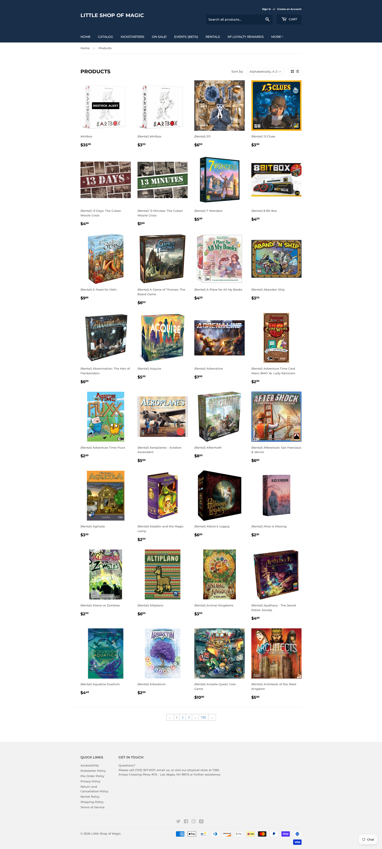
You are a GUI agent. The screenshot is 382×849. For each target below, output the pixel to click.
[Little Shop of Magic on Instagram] (193, 822)
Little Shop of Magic (112, 15)
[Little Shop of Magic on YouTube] (201, 822)
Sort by (237, 71)
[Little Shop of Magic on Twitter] (178, 822)
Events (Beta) (186, 37)
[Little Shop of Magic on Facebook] (186, 822)
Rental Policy (89, 796)
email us (163, 770)
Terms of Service (92, 807)
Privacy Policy (90, 781)
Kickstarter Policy (93, 770)
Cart (292, 19)
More (276, 37)
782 (203, 717)
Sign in (266, 9)
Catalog (105, 37)
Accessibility (89, 765)
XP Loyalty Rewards (245, 37)
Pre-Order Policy (92, 776)
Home (85, 37)
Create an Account (289, 9)
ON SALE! (159, 37)
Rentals (213, 37)
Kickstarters (132, 37)
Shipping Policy (91, 802)
